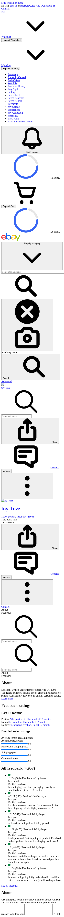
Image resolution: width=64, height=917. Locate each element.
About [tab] (4, 609)
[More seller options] (27, 486)
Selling (11, 92)
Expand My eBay (11, 68)
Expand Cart (8, 206)
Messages (13, 115)
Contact (5, 606)
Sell (3, 11)
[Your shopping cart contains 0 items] (26, 203)
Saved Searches (16, 98)
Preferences (14, 109)
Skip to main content (12, 2)
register (24, 5)
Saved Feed (14, 95)
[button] (30, 367)
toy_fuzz (5, 387)
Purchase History (17, 86)
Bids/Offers (14, 80)
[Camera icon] (27, 338)
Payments (13, 103)
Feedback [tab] (6, 612)
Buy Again (13, 89)
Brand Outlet (40, 5)
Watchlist (12, 83)
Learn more (7, 698)
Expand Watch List (12, 40)
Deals (31, 5)
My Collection (15, 112)
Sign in (13, 5)
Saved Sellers (15, 101)
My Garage (14, 106)
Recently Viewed (17, 77)
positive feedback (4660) (17, 516)
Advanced (6, 381)
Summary (13, 74)
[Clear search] (27, 312)
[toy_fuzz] (2, 384)
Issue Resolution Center (20, 121)
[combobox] (16, 416)
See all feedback (9, 885)
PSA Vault (13, 118)
